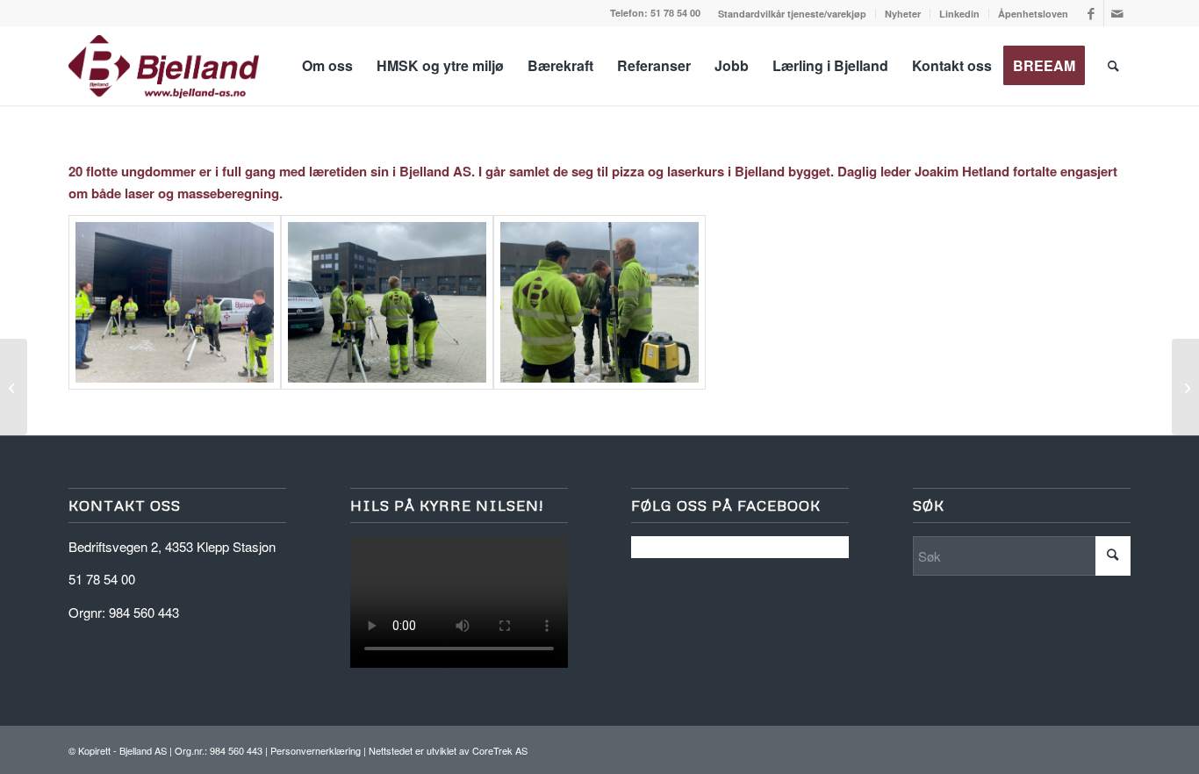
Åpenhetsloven (1033, 13)
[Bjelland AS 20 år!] (1185, 387)
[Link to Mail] (1117, 13)
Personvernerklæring (315, 750)
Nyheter (903, 13)
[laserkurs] (174, 302)
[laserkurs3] (599, 302)
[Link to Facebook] (1090, 13)
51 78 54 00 (675, 12)
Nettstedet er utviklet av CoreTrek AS (448, 750)
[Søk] (1113, 65)
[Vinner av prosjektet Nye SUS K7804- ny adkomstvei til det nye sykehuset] (13, 387)
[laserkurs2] (387, 302)
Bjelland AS (143, 750)
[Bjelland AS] (163, 65)
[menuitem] (792, 13)
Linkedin (959, 13)
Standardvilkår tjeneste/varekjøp (792, 13)
